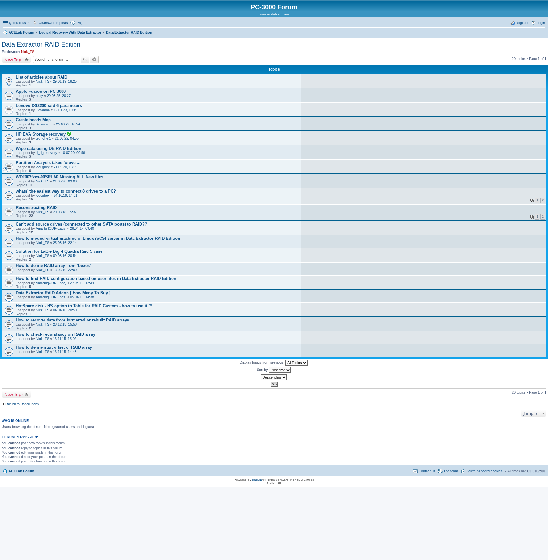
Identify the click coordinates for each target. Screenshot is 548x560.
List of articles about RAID (41, 77)
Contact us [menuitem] (427, 471)
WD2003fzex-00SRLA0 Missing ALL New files (59, 177)
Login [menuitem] (541, 23)
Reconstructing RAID (36, 207)
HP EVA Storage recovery (41, 134)
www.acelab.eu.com (274, 14)
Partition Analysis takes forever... (48, 162)
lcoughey (43, 167)
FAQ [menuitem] (79, 23)
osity (39, 96)
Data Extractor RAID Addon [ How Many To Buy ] (63, 292)
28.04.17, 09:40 (82, 228)
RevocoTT (44, 124)
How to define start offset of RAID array (54, 347)
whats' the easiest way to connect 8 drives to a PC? (66, 191)
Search (85, 59)
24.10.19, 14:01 (65, 195)
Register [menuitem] (522, 23)
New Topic (14, 59)
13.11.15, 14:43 (64, 351)
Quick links (17, 23)
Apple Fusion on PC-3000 (41, 91)
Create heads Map (33, 120)
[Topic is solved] (69, 134)
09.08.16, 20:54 (65, 256)
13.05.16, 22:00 (65, 270)
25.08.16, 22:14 (65, 243)
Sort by (263, 370)
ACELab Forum (21, 32)
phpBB (257, 479)
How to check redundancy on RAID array (55, 334)
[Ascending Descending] (274, 377)
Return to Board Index (22, 404)
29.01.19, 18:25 (65, 81)
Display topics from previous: (262, 362)
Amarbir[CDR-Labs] (51, 228)
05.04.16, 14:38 (82, 297)
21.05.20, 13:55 (65, 167)
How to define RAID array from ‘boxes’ (53, 265)
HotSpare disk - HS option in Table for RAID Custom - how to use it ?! (84, 305)
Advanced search (94, 59)
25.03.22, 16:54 (68, 124)
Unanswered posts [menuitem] (53, 23)
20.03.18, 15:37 (65, 212)
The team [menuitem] (450, 471)
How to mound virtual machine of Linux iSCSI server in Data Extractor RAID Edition (98, 238)
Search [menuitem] (542, 32)
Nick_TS (27, 52)
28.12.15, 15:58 (65, 324)
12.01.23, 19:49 (65, 110)
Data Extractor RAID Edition (129, 32)
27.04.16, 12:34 (82, 283)
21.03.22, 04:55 (67, 138)
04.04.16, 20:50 (65, 310)
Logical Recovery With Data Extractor (70, 32)
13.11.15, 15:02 (64, 338)
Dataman (43, 110)
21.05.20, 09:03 (65, 181)
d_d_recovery (46, 153)
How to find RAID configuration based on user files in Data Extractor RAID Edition (96, 278)
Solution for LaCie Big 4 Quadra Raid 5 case (59, 251)
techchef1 (43, 138)
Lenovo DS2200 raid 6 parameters (49, 105)
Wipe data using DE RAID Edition (48, 148)
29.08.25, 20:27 (59, 96)
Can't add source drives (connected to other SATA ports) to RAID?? (81, 224)
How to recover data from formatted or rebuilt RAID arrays (72, 320)
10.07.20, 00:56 (73, 153)
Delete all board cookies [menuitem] (484, 471)
